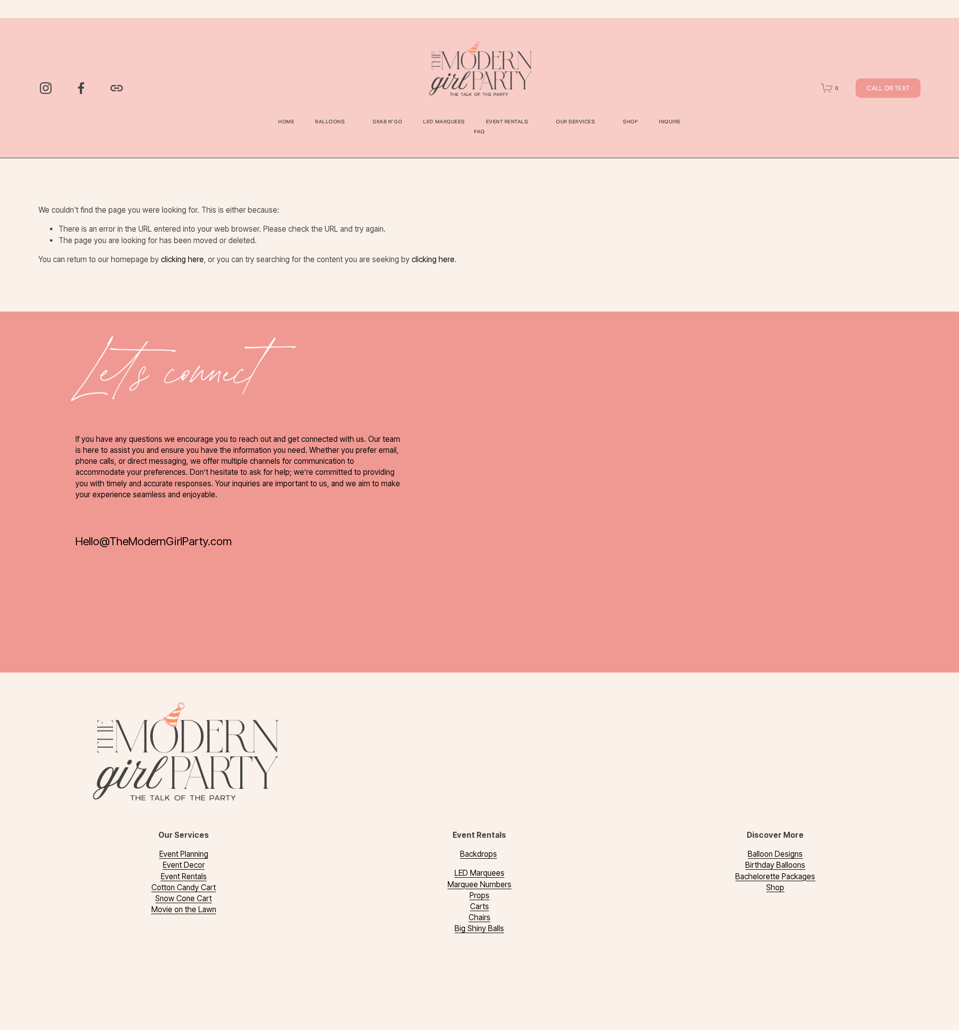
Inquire (670, 121)
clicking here (182, 259)
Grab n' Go (387, 121)
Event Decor (184, 865)
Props (479, 895)
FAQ (479, 131)
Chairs (479, 917)
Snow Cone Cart (183, 898)
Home (286, 121)
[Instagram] (45, 88)
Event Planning (183, 854)
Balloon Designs (775, 854)
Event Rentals (184, 876)
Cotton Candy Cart (183, 887)
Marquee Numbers (479, 884)
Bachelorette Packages (775, 876)
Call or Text (888, 88)
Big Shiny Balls (479, 928)
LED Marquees (444, 121)
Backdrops (478, 854)
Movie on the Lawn (183, 909)
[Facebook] (81, 88)
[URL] (116, 88)
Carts (479, 906)
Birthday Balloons (775, 865)
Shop (630, 121)
